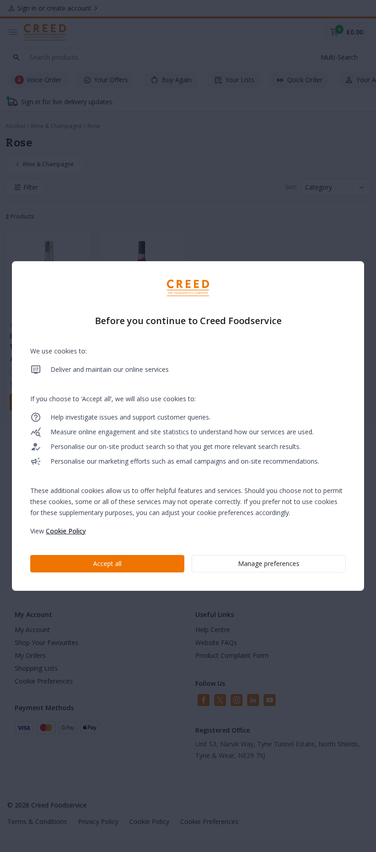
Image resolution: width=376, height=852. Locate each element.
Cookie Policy (66, 531)
